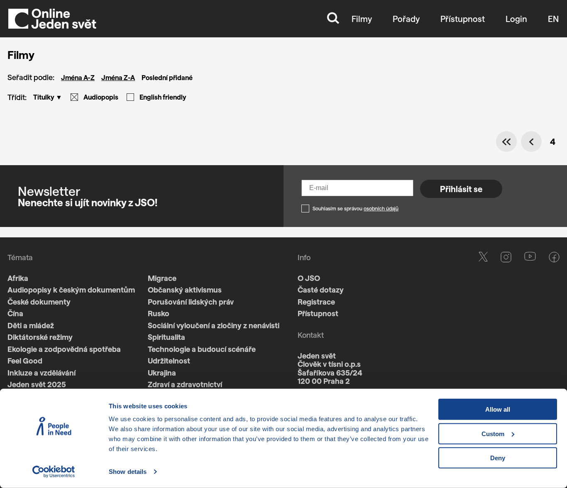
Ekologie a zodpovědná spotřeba (64, 349)
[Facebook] (554, 339)
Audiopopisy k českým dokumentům (71, 289)
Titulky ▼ (47, 97)
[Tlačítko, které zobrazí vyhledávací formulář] (333, 18)
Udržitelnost (169, 360)
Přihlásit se (461, 189)
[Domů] (52, 18)
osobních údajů (381, 208)
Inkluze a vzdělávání (41, 372)
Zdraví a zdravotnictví (185, 384)
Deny (497, 457)
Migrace (162, 278)
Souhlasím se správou (355, 208)
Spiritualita (166, 337)
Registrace (316, 302)
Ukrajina (162, 372)
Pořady (406, 19)
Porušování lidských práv (191, 302)
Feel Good (24, 360)
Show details (128, 471)
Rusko (158, 313)
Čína (15, 313)
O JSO (309, 278)
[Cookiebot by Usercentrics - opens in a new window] (53, 472)
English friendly (162, 97)
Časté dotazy (321, 289)
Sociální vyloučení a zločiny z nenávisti (213, 325)
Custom (492, 433)
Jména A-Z (78, 77)
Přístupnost (462, 19)
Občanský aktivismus (185, 289)
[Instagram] (506, 339)
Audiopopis (100, 97)
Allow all (497, 409)
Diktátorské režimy (40, 337)
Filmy (362, 19)
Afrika (17, 278)
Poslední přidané (167, 77)
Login (516, 19)
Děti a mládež (30, 325)
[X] (483, 339)
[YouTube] (530, 339)
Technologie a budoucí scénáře (202, 349)
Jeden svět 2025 (36, 384)
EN (553, 19)
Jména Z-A (118, 77)
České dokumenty (39, 302)
